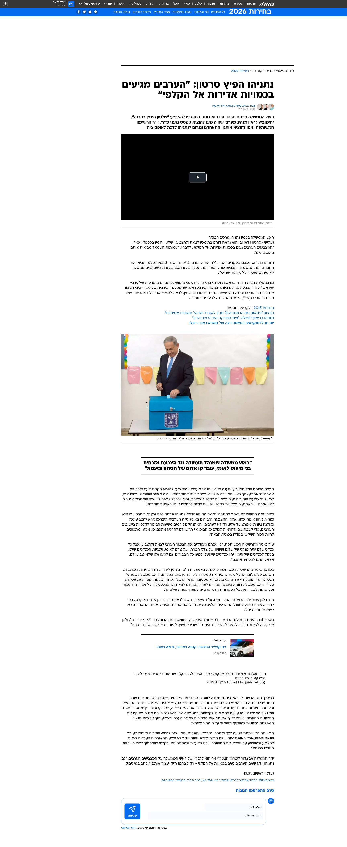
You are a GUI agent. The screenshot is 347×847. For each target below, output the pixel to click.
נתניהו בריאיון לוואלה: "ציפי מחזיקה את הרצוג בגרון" (233, 318)
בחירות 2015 (264, 308)
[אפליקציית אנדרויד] (95, 11)
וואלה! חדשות (121, 12)
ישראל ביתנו (222, 780)
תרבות (211, 3)
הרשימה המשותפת (173, 780)
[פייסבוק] (78, 11)
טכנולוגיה (135, 3)
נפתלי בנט (207, 780)
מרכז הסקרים (161, 12)
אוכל (177, 3)
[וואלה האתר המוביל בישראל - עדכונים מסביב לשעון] (266, 4)
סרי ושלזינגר (201, 12)
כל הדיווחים (218, 12)
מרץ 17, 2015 (216, 682)
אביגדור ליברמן (239, 780)
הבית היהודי (194, 780)
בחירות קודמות (142, 12)
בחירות (224, 3)
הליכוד (253, 780)
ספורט (238, 3)
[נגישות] (5, 4)
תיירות (150, 3)
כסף (187, 3)
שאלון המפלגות (181, 12)
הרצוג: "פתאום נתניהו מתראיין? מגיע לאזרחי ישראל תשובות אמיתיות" (219, 313)
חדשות (251, 3)
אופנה (121, 3)
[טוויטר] (84, 11)
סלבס (198, 3)
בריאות (164, 3)
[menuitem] (249, 4)
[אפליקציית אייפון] (89, 11)
